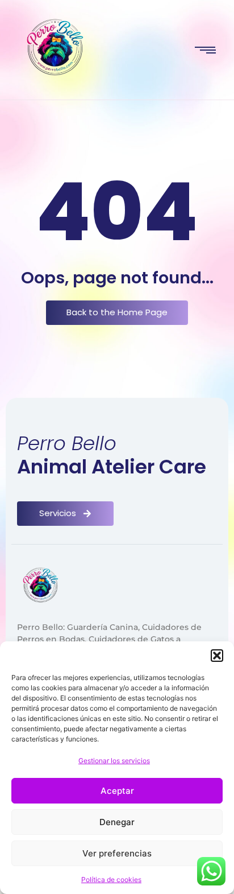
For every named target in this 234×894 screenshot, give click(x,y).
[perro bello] (55, 49)
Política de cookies (111, 879)
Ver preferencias (117, 853)
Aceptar (117, 790)
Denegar (117, 822)
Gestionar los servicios (114, 760)
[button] (217, 655)
